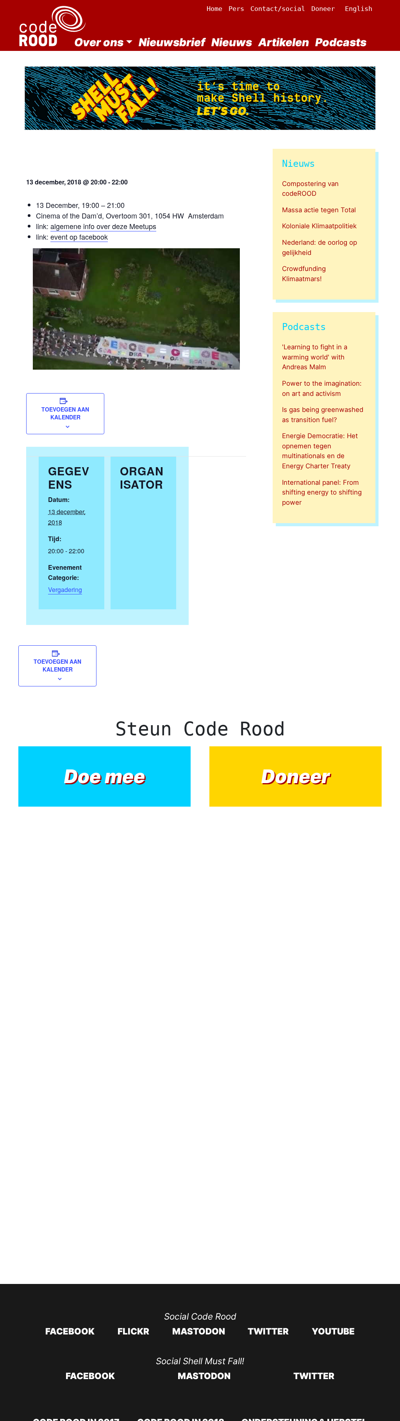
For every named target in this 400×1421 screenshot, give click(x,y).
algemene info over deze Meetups (103, 226)
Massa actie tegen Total (319, 210)
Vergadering (65, 589)
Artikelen (283, 42)
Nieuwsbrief (172, 42)
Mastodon (198, 1331)
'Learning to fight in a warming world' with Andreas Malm (314, 357)
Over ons (98, 42)
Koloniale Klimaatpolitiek (319, 226)
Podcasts (340, 42)
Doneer (323, 9)
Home (214, 9)
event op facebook (79, 236)
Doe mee (104, 776)
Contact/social (277, 9)
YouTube (333, 1331)
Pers (236, 9)
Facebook (70, 1331)
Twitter (268, 1331)
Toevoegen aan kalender (65, 413)
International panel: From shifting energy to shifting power (322, 492)
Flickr (133, 1331)
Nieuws (231, 42)
